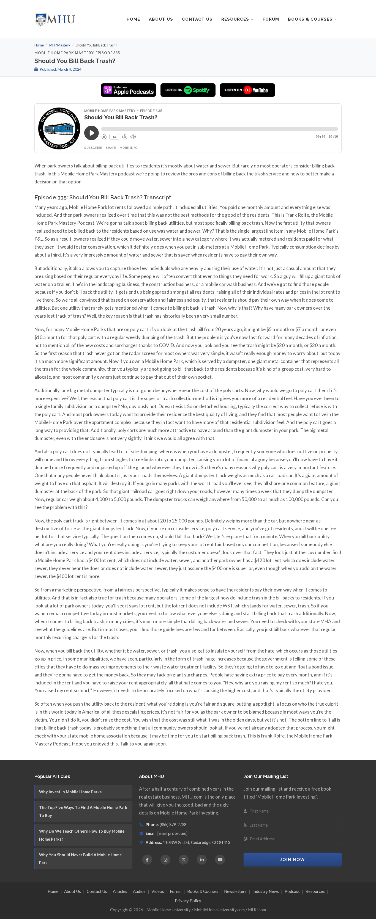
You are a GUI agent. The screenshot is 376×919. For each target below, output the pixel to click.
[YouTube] (220, 860)
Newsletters (235, 891)
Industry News (265, 891)
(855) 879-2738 (173, 824)
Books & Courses (310, 19)
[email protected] (172, 833)
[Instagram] (165, 860)
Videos (157, 891)
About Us (161, 19)
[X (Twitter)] (184, 860)
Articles (120, 891)
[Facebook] (147, 860)
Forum (271, 19)
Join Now (292, 859)
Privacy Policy (188, 900)
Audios (139, 891)
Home (133, 19)
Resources (235, 19)
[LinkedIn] (202, 860)
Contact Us (197, 19)
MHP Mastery (59, 45)
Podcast (292, 891)
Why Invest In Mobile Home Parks (70, 791)
